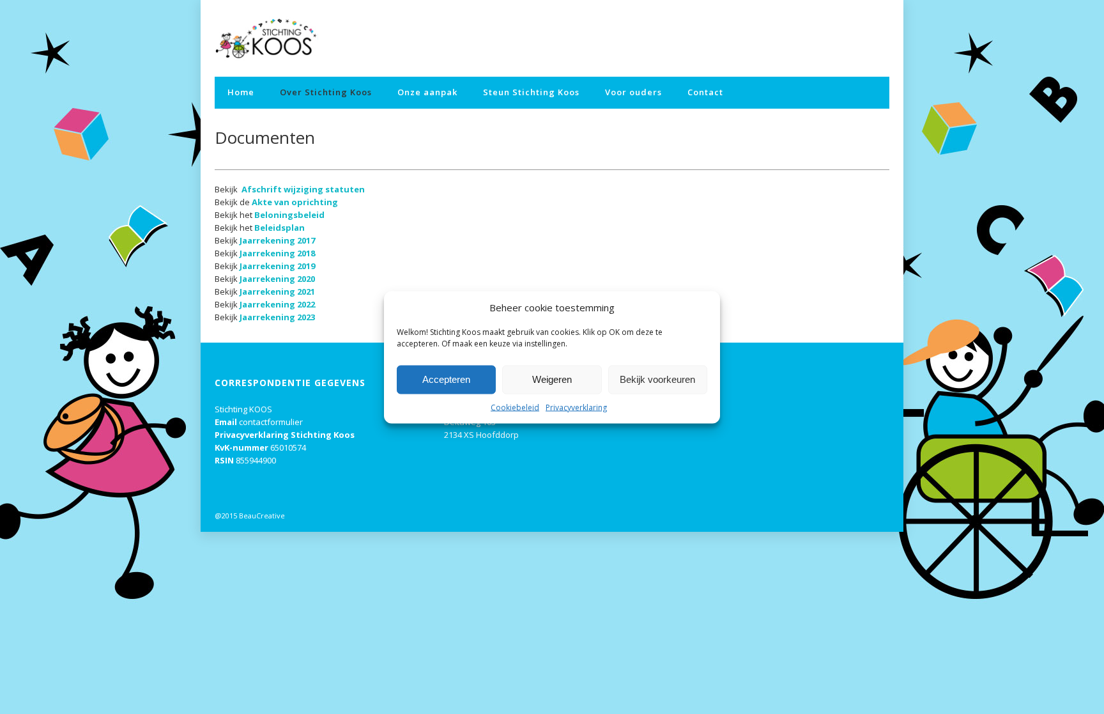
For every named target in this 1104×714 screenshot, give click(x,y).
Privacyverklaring (576, 406)
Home (240, 92)
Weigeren (552, 379)
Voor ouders (633, 92)
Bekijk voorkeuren (657, 379)
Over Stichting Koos (326, 92)
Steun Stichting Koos (531, 92)
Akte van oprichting (295, 202)
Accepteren (446, 379)
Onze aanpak (427, 92)
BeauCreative (262, 515)
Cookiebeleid (515, 406)
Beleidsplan (279, 227)
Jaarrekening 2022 (277, 304)
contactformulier (271, 422)
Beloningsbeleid (289, 215)
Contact (705, 92)
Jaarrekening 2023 (277, 317)
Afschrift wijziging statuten (303, 189)
